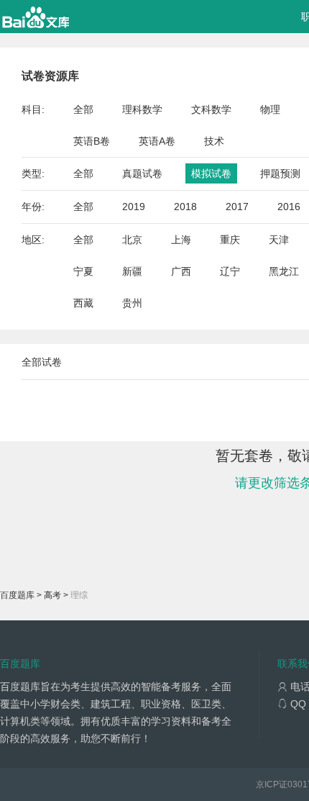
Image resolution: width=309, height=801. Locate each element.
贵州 (132, 303)
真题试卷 (142, 173)
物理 (270, 109)
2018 (185, 206)
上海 (181, 239)
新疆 (132, 271)
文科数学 (211, 109)
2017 (237, 206)
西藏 (83, 303)
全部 (83, 109)
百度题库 (17, 595)
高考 (52, 595)
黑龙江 (284, 271)
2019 (133, 206)
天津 (279, 239)
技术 (214, 141)
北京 (132, 239)
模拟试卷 (211, 173)
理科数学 (142, 109)
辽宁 (230, 271)
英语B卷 (91, 141)
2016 (288, 206)
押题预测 (280, 173)
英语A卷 (157, 141)
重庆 (230, 239)
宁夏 (83, 271)
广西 (181, 271)
